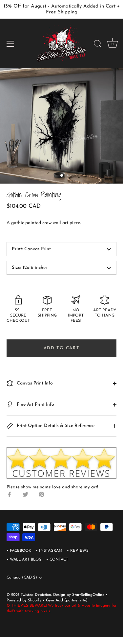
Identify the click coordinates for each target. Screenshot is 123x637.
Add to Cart (62, 348)
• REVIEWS (78, 551)
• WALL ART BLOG (24, 560)
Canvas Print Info (34, 383)
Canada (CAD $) (22, 578)
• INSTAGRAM (49, 551)
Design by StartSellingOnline (79, 595)
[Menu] (10, 44)
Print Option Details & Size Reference (54, 425)
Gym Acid (54, 600)
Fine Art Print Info (34, 404)
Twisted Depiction (36, 595)
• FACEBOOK (19, 551)
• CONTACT (57, 560)
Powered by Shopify (25, 600)
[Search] (98, 45)
